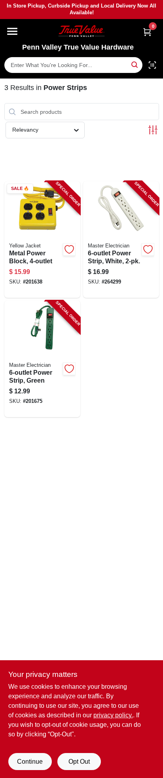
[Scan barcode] (152, 65)
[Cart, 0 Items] (147, 32)
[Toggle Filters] (152, 129)
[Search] (135, 64)
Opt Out (79, 761)
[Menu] (12, 31)
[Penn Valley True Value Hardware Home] (81, 31)
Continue (30, 761)
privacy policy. (113, 715)
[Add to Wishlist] (69, 249)
